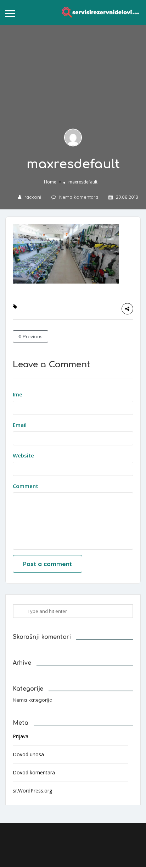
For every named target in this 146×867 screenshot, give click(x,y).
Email (20, 424)
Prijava (20, 736)
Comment (25, 485)
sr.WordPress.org (32, 790)
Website (23, 455)
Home (50, 182)
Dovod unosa (28, 754)
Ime (17, 394)
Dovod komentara (34, 772)
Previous (32, 336)
